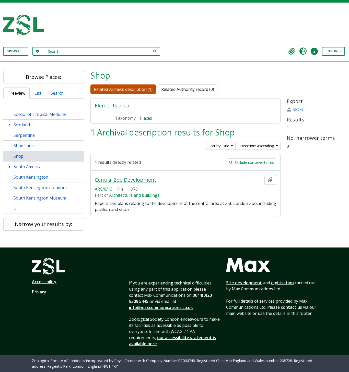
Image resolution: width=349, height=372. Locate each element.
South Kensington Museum (40, 198)
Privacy (39, 292)
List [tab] (37, 93)
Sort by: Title (219, 145)
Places (146, 118)
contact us (291, 307)
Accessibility (44, 281)
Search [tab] (57, 93)
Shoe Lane (24, 145)
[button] (291, 51)
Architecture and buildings (134, 195)
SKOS (298, 109)
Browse (14, 51)
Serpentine (24, 135)
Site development (244, 283)
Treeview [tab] (16, 93)
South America (27, 166)
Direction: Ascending (257, 145)
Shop (19, 156)
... (15, 104)
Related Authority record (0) (187, 89)
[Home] (25, 25)
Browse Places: (43, 76)
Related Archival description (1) (123, 89)
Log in (332, 51)
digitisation (282, 283)
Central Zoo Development (125, 180)
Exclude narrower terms (254, 162)
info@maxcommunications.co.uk (161, 307)
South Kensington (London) (40, 187)
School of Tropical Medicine (40, 114)
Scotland (22, 125)
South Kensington (31, 177)
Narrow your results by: (43, 224)
